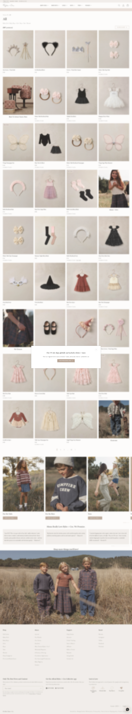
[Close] (96, 349)
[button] (127, 709)
